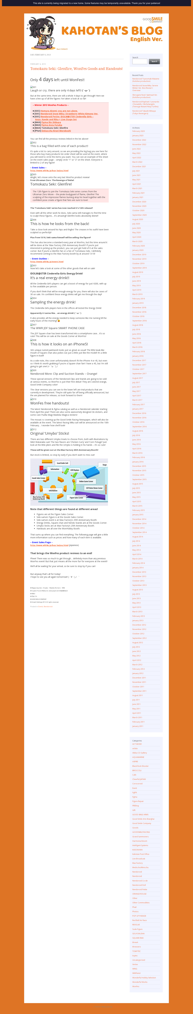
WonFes (135, 986)
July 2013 (136, 594)
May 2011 (136, 708)
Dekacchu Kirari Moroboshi (56, 130)
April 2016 (136, 448)
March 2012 (137, 664)
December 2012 (139, 625)
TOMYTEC (136, 951)
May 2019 (136, 285)
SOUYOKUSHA (138, 933)
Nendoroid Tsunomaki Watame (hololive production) (145, 79)
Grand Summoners (140, 836)
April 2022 (136, 157)
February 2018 (138, 351)
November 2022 (139, 144)
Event (40, 606)
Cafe (134, 775)
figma (134, 797)
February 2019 (138, 298)
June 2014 (136, 545)
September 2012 (139, 638)
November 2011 (139, 682)
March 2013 (137, 611)
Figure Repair (138, 801)
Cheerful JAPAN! (139, 779)
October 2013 (138, 580)
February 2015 (138, 510)
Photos (135, 911)
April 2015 (136, 501)
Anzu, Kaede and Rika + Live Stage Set (56, 119)
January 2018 (137, 356)
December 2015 (139, 466)
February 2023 (138, 131)
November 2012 (139, 629)
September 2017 (139, 373)
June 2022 (136, 149)
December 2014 (139, 519)
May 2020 (136, 232)
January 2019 (137, 303)
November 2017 (139, 365)
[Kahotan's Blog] (96, 33)
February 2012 (138, 669)
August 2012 (137, 642)
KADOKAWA (137, 849)
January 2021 (137, 197)
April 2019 (136, 290)
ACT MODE (137, 744)
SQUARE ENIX (138, 938)
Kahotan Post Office (140, 854)
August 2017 (137, 378)
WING (134, 968)
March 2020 (137, 241)
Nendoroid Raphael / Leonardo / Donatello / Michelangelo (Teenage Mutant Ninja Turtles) (145, 104)
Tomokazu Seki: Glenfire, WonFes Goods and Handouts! (76, 69)
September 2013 (139, 585)
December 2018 (139, 307)
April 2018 (136, 342)
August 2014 (137, 536)
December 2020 (139, 201)
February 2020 (138, 246)
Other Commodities (140, 902)
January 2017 (137, 409)
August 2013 (137, 589)
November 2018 (139, 312)
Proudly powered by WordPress (80, 1007)
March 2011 (137, 717)
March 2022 (137, 162)
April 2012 (136, 660)
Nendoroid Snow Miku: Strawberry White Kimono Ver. (69, 113)
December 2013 (139, 572)
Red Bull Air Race (139, 920)
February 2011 (138, 722)
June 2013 (136, 598)
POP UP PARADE (139, 916)
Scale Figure (137, 929)
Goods (135, 827)
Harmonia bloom (139, 841)
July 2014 (136, 541)
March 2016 (137, 453)
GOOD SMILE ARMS (140, 814)
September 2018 (139, 320)
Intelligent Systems (140, 845)
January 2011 (137, 726)
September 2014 (139, 532)
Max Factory (137, 863)
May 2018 (136, 338)
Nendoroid (48, 606)
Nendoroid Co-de (140, 880)
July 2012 (136, 647)
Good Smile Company (141, 823)
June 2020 (136, 228)
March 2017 (137, 400)
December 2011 (139, 677)
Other (134, 898)
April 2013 (136, 607)
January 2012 (137, 673)
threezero (136, 946)
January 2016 (137, 461)
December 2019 (139, 254)
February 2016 (138, 457)
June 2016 (136, 439)
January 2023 (137, 135)
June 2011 (136, 704)
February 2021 (138, 193)
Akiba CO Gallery (139, 753)
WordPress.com (119, 1007)
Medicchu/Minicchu (140, 867)
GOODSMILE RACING (141, 832)
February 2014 (138, 563)
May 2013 (136, 603)
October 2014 (138, 528)
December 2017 (139, 360)
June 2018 (136, 334)
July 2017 (136, 382)
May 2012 (136, 655)
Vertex (135, 964)
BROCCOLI (136, 770)
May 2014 (136, 550)
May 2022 (136, 153)
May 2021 (136, 179)
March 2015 (137, 506)
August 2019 (137, 272)
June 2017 (136, 387)
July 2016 (136, 435)
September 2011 (139, 691)
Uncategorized (138, 960)
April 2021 (136, 184)
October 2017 (138, 369)
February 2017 (138, 404)
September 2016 (139, 426)
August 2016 (137, 431)
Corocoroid (137, 783)
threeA (135, 942)
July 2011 (136, 700)
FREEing (135, 805)
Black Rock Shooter (140, 766)
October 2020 (138, 210)
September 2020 (139, 215)
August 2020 (137, 219)
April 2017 (136, 395)
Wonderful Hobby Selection (144, 977)
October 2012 (138, 633)
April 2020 (136, 237)
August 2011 (137, 695)
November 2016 (139, 417)
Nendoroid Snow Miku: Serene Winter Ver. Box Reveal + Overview (145, 88)
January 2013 (137, 620)
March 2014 (137, 558)
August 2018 (137, 325)
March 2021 (137, 188)
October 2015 (138, 475)
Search (135, 57)
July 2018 (136, 329)
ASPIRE (135, 761)
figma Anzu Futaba (51, 125)
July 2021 (136, 171)
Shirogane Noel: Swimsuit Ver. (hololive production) (145, 96)
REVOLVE (136, 924)
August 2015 (137, 484)
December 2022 (139, 140)
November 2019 (139, 259)
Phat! (134, 907)
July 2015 (136, 488)
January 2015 (137, 514)
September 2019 (139, 268)
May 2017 (136, 391)
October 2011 (138, 686)
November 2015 (139, 470)
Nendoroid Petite (139, 889)
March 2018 (137, 347)
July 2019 (136, 276)
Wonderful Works (139, 982)
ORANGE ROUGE (139, 894)
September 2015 (139, 479)
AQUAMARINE (138, 757)
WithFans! (136, 973)
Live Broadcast (138, 858)
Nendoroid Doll (139, 885)
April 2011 (136, 713)
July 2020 (136, 223)
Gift (133, 810)
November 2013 (139, 576)
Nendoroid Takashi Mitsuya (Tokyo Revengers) (144, 112)
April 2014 (136, 554)
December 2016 (139, 413)
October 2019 (138, 263)
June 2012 (136, 651)
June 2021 (136, 175)
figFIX (134, 792)
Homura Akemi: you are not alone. (59, 110)
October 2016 (138, 422)
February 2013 (138, 616)
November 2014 (139, 523)
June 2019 (136, 281)
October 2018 (138, 316)
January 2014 (137, 567)
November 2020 (139, 206)
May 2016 (136, 444)
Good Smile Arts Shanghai (143, 819)
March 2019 (137, 294)
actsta (135, 748)
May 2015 (136, 497)
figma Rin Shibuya (51, 122)
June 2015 (136, 492)
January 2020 (137, 250)
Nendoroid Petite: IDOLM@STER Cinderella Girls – (67, 116)
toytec (135, 955)
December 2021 (139, 166)
